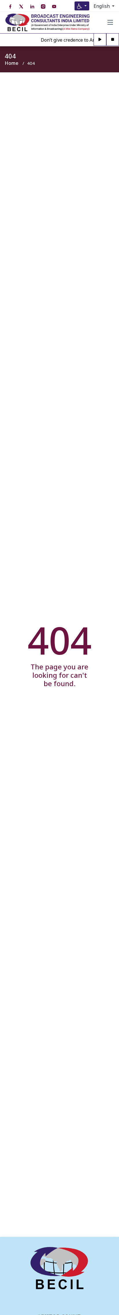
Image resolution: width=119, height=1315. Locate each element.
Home (11, 63)
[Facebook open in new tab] (10, 6)
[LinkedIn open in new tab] (32, 6)
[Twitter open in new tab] (21, 6)
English (102, 6)
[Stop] (112, 40)
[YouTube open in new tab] (54, 6)
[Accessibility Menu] (82, 5)
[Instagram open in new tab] (43, 6)
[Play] (100, 40)
